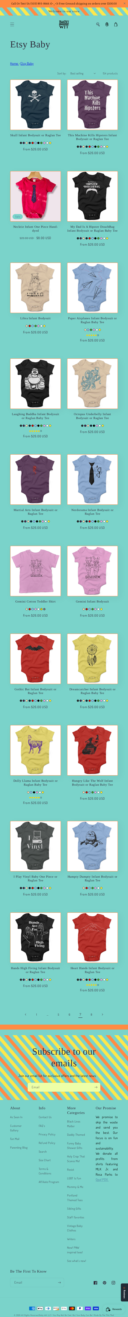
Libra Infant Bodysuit (35, 318)
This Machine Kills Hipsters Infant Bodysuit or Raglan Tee (92, 137)
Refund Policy (47, 1143)
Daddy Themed (76, 1134)
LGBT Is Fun (74, 1178)
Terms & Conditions (45, 1171)
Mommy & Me (75, 1187)
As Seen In (16, 1117)
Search (43, 1151)
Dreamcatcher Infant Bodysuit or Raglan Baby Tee (92, 691)
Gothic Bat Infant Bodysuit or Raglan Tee (35, 691)
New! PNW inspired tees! (75, 1250)
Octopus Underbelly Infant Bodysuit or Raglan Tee (92, 416)
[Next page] (102, 1014)
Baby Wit (43, 1315)
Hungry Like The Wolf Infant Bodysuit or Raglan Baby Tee (92, 782)
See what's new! (76, 1260)
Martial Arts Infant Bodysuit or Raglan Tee (36, 511)
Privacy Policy (47, 1134)
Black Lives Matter (73, 1124)
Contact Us (45, 1117)
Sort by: (61, 73)
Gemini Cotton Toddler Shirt (35, 601)
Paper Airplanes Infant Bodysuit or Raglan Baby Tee (92, 320)
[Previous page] (25, 1014)
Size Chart (45, 1160)
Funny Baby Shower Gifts (74, 1145)
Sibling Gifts (74, 1208)
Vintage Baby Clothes (75, 1228)
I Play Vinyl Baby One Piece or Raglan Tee (35, 878)
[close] (124, 3)
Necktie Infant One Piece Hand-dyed (35, 228)
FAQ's (42, 1125)
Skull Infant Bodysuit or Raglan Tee (35, 135)
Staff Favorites (75, 1217)
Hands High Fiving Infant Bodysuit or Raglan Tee (35, 970)
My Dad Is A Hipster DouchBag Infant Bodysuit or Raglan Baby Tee (92, 228)
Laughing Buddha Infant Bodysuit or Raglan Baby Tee (35, 416)
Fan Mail (15, 1139)
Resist (70, 1169)
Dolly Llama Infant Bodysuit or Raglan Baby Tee (35, 782)
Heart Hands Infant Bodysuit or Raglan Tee (93, 970)
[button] (12, 24)
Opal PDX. (102, 1179)
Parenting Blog (19, 1147)
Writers (71, 1239)
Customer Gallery (16, 1128)
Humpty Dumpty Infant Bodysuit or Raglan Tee (93, 878)
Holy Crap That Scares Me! (76, 1158)
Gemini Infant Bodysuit (92, 601)
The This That (108, 1315)
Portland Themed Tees (75, 1197)
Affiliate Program (49, 1182)
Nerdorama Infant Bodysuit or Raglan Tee (92, 511)
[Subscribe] (95, 1087)
